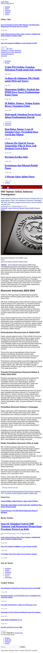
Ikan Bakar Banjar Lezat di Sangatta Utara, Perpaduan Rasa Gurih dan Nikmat (21, 132)
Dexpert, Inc (19, 633)
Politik (7, 8)
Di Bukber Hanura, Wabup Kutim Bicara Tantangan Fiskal (22, 104)
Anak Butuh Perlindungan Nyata (11, 620)
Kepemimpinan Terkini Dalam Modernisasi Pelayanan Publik (20, 588)
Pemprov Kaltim (26, 533)
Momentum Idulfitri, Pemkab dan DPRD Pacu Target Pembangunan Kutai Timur (22, 92)
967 (7, 48)
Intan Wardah (17, 206)
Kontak (7, 643)
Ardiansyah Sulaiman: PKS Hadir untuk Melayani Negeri (22, 79)
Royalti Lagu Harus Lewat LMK (11, 627)
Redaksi (7, 638)
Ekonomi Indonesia (18, 491)
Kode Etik (8, 640)
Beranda (7, 7)
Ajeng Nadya (12, 533)
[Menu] (1, 186)
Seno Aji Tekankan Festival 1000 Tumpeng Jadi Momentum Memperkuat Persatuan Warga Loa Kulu (20, 25)
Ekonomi (8, 10)
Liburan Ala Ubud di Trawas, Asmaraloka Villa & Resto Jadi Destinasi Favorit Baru (20, 146)
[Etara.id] (7, 54)
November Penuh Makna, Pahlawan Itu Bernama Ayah (18, 605)
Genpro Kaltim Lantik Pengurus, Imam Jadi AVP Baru (19, 501)
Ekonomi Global (6, 491)
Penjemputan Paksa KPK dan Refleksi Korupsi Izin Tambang (21, 612)
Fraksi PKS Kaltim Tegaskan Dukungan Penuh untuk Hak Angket (23, 68)
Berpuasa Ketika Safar (16, 157)
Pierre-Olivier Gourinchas (32, 491)
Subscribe (4, 56)
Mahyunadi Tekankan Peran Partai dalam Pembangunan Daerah (23, 115)
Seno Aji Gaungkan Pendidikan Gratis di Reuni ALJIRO (19, 43)
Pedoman (8, 641)
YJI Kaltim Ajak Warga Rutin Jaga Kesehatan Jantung (19, 554)
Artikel (7, 14)
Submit (22, 647)
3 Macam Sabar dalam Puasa (19, 176)
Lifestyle (7, 12)
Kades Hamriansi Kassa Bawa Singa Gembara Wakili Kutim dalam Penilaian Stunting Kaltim (20, 34)
